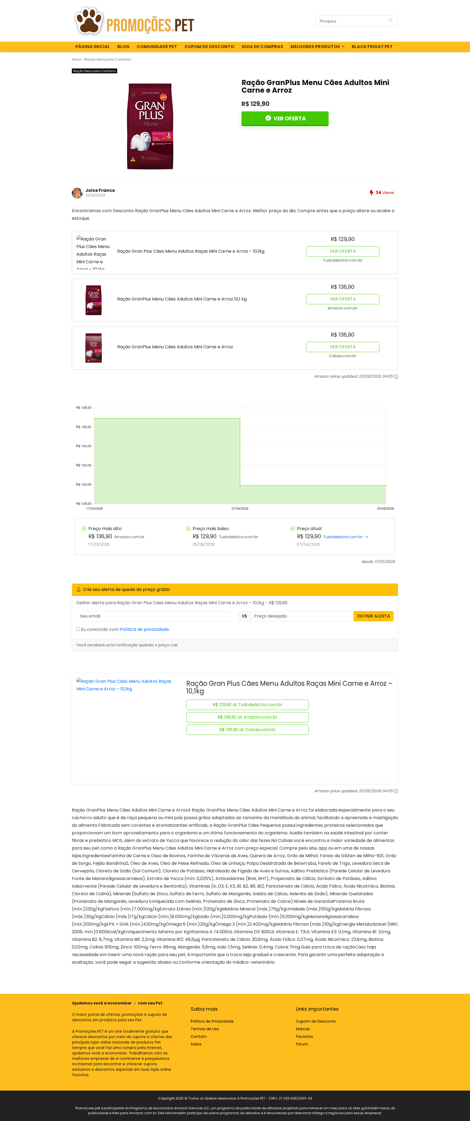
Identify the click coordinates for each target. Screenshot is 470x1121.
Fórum (302, 1044)
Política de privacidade (144, 629)
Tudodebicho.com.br (343, 537)
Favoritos (304, 1036)
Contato (199, 1036)
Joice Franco (100, 190)
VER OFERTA (289, 118)
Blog (123, 46)
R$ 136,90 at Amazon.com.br (247, 717)
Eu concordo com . (125, 629)
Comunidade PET (157, 46)
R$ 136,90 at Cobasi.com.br (247, 730)
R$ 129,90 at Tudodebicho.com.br (248, 705)
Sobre (196, 1044)
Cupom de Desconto (209, 46)
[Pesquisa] (391, 20)
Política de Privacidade (212, 1021)
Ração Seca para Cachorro (107, 59)
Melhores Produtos (315, 46)
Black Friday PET (372, 46)
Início (76, 59)
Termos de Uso (205, 1029)
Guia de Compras (262, 46)
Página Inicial (92, 46)
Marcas (303, 1029)
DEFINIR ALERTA (373, 616)
